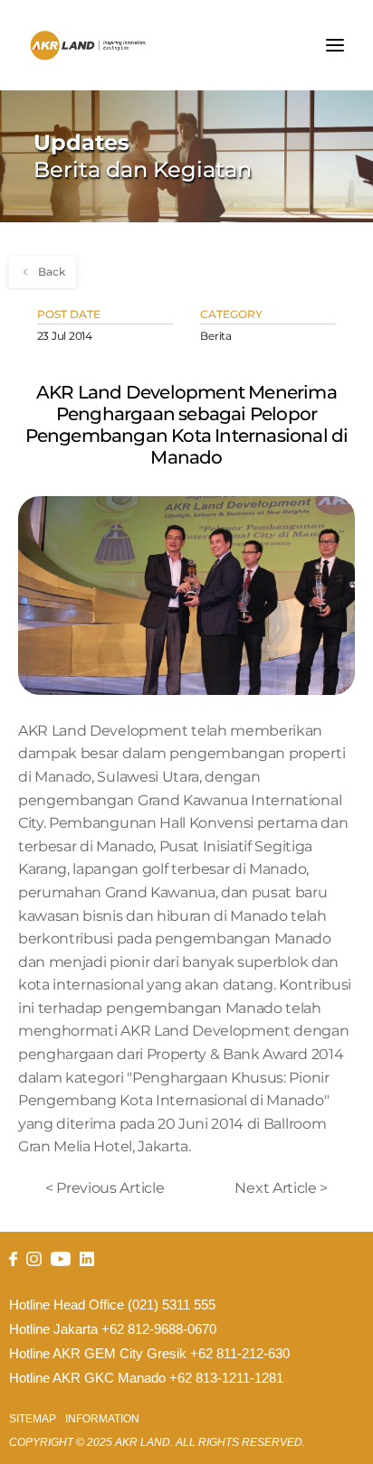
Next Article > (281, 1188)
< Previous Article (104, 1188)
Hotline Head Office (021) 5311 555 (112, 1305)
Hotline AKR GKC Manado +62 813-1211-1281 (146, 1378)
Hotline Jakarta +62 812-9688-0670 (112, 1329)
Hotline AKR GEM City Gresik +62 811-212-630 (149, 1354)
